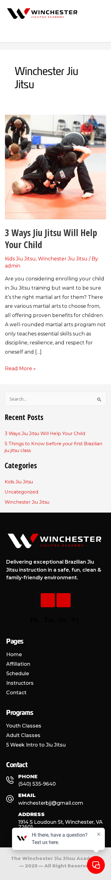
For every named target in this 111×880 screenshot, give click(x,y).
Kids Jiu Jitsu (20, 259)
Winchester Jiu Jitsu (63, 259)
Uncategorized (21, 492)
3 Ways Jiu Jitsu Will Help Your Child (51, 238)
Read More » (20, 367)
